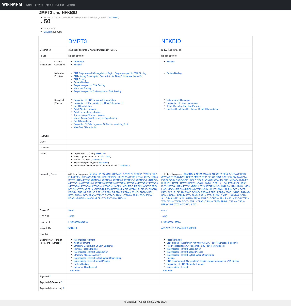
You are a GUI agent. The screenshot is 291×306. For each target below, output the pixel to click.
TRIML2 (225, 201)
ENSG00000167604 (171, 222)
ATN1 (108, 174)
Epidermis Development (85, 266)
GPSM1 (92, 177)
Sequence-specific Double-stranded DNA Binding (97, 91)
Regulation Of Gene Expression (182, 102)
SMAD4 (189, 198)
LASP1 (117, 186)
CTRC (173, 177)
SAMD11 (225, 195)
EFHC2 (211, 177)
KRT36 (71, 180)
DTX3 (204, 177)
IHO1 (224, 183)
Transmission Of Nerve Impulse (89, 115)
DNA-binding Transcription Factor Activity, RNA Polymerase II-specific (108, 76)
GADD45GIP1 (182, 180)
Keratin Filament (82, 242)
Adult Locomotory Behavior (87, 112)
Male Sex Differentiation (85, 127)
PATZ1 (243, 189)
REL (150, 192)
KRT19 (171, 186)
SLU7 (182, 198)
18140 (164, 216)
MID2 (154, 186)
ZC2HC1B (187, 204)
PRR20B (91, 192)
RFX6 (71, 195)
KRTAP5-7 (143, 183)
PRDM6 (204, 192)
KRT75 (194, 186)
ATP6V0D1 (116, 174)
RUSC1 (78, 195)
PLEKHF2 (143, 189)
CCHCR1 (241, 174)
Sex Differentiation (83, 105)
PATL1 (236, 189)
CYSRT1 (147, 174)
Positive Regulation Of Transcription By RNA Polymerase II (196, 245)
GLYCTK (209, 180)
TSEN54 (233, 201)
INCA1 (114, 177)
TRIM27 (128, 195)
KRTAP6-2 (75, 186)
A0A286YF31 (167, 227)
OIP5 (127, 189)
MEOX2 (138, 186)
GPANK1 (218, 180)
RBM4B (181, 195)
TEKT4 (177, 201)
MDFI (131, 186)
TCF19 (246, 198)
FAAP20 (232, 177)
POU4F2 (196, 192)
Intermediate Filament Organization (91, 251)
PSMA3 (127, 192)
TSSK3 (241, 201)
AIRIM (199, 174)
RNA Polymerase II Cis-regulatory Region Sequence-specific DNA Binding (110, 73)
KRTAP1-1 (96, 180)
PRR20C (100, 192)
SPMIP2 (224, 198)
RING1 (195, 195)
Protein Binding (81, 82)
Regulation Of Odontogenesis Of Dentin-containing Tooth (101, 124)
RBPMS (144, 192)
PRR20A (82, 192)
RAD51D (245, 192)
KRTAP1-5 (117, 180)
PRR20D (109, 192)
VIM (171, 204)
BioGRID (48, 31)
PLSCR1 (153, 189)
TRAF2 (201, 201)
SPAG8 (92, 195)
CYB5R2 (181, 177)
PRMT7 (213, 192)
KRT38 (79, 180)
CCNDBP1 (128, 174)
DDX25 (189, 177)
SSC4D (238, 198)
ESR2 (225, 177)
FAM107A (242, 177)
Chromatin (79, 61)
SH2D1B (165, 198)
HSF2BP (106, 177)
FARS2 (164, 180)
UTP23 (164, 204)
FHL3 (154, 174)
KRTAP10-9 (76, 183)
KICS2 (164, 186)
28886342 (100, 153)
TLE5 (105, 195)
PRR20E (118, 192)
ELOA (218, 177)
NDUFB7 (213, 189)
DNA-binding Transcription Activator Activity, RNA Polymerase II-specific (202, 242)
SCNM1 (244, 195)
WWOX (90, 198)
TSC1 (142, 195)
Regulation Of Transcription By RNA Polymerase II (98, 102)
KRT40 (86, 180)
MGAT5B (146, 186)
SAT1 (85, 195)
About (29, 4)
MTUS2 (72, 189)
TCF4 (99, 195)
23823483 (97, 159)
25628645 (125, 165)
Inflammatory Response (178, 99)
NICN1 (221, 189)
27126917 (103, 162)
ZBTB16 (177, 204)
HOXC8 (191, 183)
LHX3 (233, 186)
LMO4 (164, 189)
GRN (99, 177)
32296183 (113, 17)
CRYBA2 (165, 177)
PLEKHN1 (179, 192)
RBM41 (172, 195)
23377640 (105, 156)
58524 (71, 210)
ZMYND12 (112, 198)
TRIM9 (217, 201)
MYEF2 (198, 189)
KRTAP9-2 (97, 186)
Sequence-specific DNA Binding (89, 85)
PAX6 (164, 192)
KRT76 (201, 186)
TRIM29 (209, 201)
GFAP (193, 180)
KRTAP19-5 (88, 183)
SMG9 (197, 198)
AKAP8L (93, 174)
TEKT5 (185, 201)
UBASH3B (73, 198)
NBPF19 (89, 189)
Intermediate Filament (84, 239)
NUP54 (228, 189)
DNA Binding (80, 79)
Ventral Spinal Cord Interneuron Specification (95, 118)
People (49, 4)
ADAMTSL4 (189, 174)
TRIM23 (120, 195)
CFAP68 (138, 174)
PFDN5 (133, 189)
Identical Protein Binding (86, 248)
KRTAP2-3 (99, 183)
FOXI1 (172, 180)
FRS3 (85, 177)
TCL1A (170, 201)
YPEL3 (98, 198)
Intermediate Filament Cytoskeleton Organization (97, 257)
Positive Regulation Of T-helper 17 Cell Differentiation (192, 109)
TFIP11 (193, 201)
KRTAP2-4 (110, 183)
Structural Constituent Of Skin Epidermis (94, 245)
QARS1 (236, 192)
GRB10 (227, 180)
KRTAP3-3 (132, 183)
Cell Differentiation (82, 121)
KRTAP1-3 (107, 180)
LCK (218, 186)
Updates (71, 4)
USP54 (82, 198)
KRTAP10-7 (141, 180)
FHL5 (71, 177)
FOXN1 (77, 177)
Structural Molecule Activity (87, 254)
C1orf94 (233, 174)
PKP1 (170, 192)
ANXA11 (207, 174)
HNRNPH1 (166, 183)
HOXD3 (207, 183)
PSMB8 (221, 192)
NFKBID (171, 41)
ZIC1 (195, 204)
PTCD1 (228, 192)
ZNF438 (122, 198)
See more (74, 270)
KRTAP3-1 (121, 183)
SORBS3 (214, 198)
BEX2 (225, 174)
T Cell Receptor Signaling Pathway (184, 105)
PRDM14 (72, 192)
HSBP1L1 (216, 183)
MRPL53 (189, 189)
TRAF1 (111, 195)
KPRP (132, 177)
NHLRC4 (106, 189)
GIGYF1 (201, 180)
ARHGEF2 (217, 174)
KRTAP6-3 (86, 186)
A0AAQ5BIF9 (181, 227)
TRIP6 (136, 195)
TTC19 (149, 195)
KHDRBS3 (123, 177)
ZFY (104, 198)
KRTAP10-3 (129, 180)
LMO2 (124, 186)
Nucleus (78, 64)
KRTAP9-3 (108, 186)
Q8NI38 (192, 227)
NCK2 (205, 189)
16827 (71, 216)
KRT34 (146, 177)
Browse (39, 4)
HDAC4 (234, 180)
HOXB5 (183, 183)
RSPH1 (202, 195)
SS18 (231, 198)
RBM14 (165, 195)
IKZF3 (231, 183)
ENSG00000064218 (78, 222)
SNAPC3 (205, 198)
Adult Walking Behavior (85, 109)
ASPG (102, 174)
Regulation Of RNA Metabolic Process (185, 263)
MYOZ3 (80, 189)
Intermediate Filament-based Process (92, 260)
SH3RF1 (174, 198)
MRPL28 (180, 189)
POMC (188, 192)
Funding (59, 4)
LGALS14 (225, 186)
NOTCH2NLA (117, 189)
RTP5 (209, 195)
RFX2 (188, 195)
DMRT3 (77, 41)
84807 (164, 210)
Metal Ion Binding (82, 88)
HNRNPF (243, 180)
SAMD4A (234, 195)
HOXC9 (199, 183)
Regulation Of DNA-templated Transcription (95, 99)
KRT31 (139, 177)
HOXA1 (176, 183)
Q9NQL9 (72, 227)
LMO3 (247, 186)
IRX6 (243, 183)
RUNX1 (216, 195)
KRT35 (154, 177)
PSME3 (135, 192)
